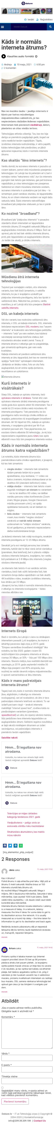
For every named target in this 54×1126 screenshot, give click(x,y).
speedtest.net (8, 715)
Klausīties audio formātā (20, 56)
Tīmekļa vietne (9, 1076)
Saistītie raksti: (9, 737)
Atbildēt (4, 937)
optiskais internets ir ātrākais (16, 398)
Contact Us (40, 1120)
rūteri (36, 436)
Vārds (5, 1053)
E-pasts (6, 1065)
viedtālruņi (36, 125)
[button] (2, 26)
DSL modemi (32, 326)
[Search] (50, 26)
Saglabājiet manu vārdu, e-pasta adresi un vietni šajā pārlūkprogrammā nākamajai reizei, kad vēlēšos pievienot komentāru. (26, 1092)
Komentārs (8, 1017)
